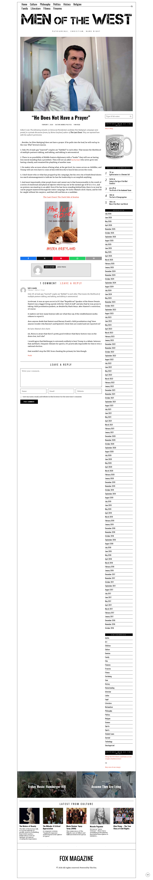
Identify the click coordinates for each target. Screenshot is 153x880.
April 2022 (108, 375)
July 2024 (108, 290)
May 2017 (108, 601)
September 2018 (110, 540)
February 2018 (109, 566)
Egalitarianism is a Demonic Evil (119, 174)
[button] (131, 116)
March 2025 (109, 259)
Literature (108, 703)
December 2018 (110, 528)
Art (106, 642)
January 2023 (109, 340)
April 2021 (108, 421)
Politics (69, 124)
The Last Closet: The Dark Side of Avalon (61, 197)
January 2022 (109, 386)
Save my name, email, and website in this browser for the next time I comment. (52, 397)
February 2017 (109, 612)
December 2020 (110, 436)
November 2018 (110, 532)
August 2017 (109, 589)
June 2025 (108, 248)
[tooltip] (28, 258)
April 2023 (108, 329)
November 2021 (110, 394)
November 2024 (110, 275)
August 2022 (109, 359)
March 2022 (109, 378)
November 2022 (110, 348)
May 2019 (108, 509)
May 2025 (108, 252)
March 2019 (109, 517)
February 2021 (109, 428)
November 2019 (110, 486)
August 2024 (109, 286)
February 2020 (109, 474)
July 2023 (108, 317)
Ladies (107, 695)
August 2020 (109, 451)
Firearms (108, 668)
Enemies (63, 124)
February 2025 (109, 263)
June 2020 (108, 459)
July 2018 (108, 547)
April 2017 (108, 605)
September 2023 (110, 309)
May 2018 (108, 555)
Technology (108, 741)
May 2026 (108, 221)
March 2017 (109, 609)
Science (107, 722)
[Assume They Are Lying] (106, 784)
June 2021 (108, 413)
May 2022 (108, 371)
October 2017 (109, 582)
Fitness (107, 672)
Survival (107, 737)
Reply (30, 355)
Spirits (107, 726)
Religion (107, 718)
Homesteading (109, 688)
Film (106, 661)
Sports (107, 730)
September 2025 (110, 236)
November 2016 (110, 624)
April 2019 (108, 513)
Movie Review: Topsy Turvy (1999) (74, 827)
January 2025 (109, 267)
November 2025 (110, 229)
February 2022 (109, 382)
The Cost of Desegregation (118, 197)
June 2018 (108, 551)
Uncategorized (109, 745)
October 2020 (109, 444)
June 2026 (108, 217)
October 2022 (109, 352)
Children (108, 645)
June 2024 (108, 294)
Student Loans (109, 734)
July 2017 (108, 593)
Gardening (108, 676)
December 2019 (110, 482)
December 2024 (110, 271)
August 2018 (109, 543)
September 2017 (110, 586)
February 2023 (109, 336)
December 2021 (110, 390)
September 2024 (110, 283)
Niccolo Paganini (96, 826)
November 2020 (110, 440)
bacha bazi (75, 160)
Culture (57, 124)
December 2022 (110, 344)
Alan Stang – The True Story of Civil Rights (122, 827)
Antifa (107, 638)
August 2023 (109, 313)
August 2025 (109, 240)
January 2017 (109, 616)
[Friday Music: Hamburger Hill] (46, 784)
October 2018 (109, 536)
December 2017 (110, 574)
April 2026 (108, 225)
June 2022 (108, 367)
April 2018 (108, 559)
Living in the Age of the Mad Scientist (118, 182)
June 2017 (108, 597)
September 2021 (110, 401)
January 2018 (109, 570)
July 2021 (108, 409)
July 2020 (108, 455)
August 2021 (109, 405)
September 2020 (110, 447)
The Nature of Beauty (27, 826)
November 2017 (110, 578)
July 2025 (108, 244)
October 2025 (109, 233)
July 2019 (108, 501)
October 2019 (109, 490)
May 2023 (108, 325)
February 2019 (109, 520)
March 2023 (109, 332)
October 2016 (109, 628)
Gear (106, 680)
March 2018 (109, 563)
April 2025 (108, 256)
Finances (108, 665)
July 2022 (108, 363)
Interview (108, 691)
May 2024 (108, 298)
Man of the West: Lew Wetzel (118, 204)
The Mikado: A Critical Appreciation (51, 827)
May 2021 (108, 417)
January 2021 (109, 432)
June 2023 (108, 321)
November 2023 (110, 302)
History (107, 684)
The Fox (93, 868)
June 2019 (108, 505)
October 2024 (109, 279)
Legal (106, 699)
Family (107, 657)
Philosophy (108, 711)
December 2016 (110, 620)
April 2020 (108, 467)
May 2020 (108, 463)
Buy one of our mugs (113, 767)
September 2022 (110, 355)
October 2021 (109, 398)
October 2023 (109, 306)
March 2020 (109, 470)
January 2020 (109, 478)
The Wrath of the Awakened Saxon (120, 190)
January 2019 (109, 524)
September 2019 (110, 494)
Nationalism (109, 707)
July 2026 (108, 213)
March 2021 (109, 424)
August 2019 (109, 497)
